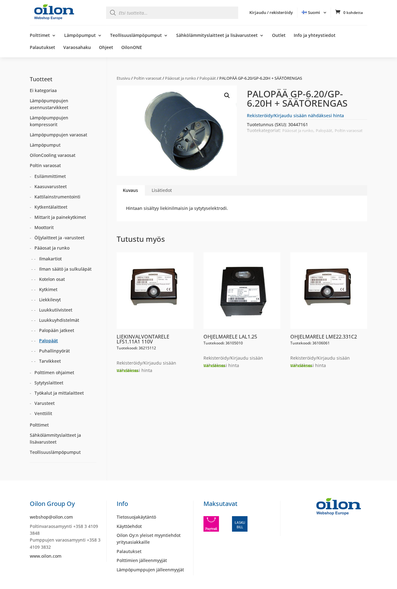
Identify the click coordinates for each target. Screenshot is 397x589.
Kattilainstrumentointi (57, 197)
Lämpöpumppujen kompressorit (49, 121)
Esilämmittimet (50, 176)
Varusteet (44, 403)
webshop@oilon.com (51, 517)
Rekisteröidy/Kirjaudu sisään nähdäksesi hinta (295, 115)
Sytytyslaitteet (48, 383)
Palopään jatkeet (56, 330)
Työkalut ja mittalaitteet (59, 393)
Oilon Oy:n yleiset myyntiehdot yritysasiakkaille (149, 538)
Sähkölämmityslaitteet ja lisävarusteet (217, 35)
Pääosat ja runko (180, 78)
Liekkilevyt (50, 300)
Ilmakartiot (50, 259)
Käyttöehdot (129, 526)
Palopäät (207, 78)
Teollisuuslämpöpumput (136, 35)
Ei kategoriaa (43, 90)
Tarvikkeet (50, 361)
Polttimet (40, 35)
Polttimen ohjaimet (54, 372)
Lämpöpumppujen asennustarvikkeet (49, 104)
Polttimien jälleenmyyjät (142, 560)
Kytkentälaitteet (50, 207)
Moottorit (44, 227)
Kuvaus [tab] (130, 190)
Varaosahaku (77, 47)
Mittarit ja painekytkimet (60, 217)
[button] (227, 95)
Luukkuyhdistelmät (59, 320)
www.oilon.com (45, 556)
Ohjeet (106, 47)
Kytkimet (48, 289)
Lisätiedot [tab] (162, 190)
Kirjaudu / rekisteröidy (271, 12)
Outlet (279, 35)
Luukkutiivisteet (55, 310)
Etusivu (123, 78)
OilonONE (131, 47)
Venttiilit (43, 413)
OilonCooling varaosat (52, 155)
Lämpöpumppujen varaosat (58, 135)
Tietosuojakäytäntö (136, 517)
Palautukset (42, 47)
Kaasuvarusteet (50, 186)
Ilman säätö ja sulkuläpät (65, 269)
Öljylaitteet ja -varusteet (59, 238)
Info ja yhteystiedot (315, 35)
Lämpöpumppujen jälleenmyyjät (150, 570)
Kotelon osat (52, 279)
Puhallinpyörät (54, 351)
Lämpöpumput (80, 35)
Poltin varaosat (148, 78)
